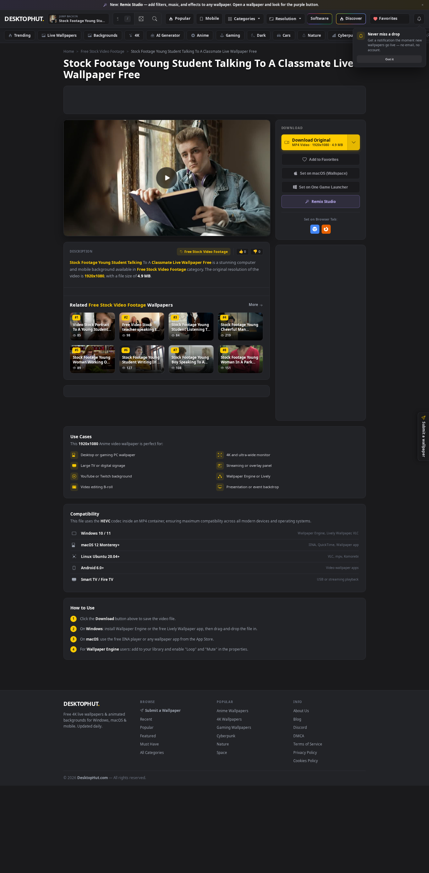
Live (177, 262)
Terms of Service (307, 743)
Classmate (162, 262)
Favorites (391, 18)
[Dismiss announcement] (422, 5)
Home (68, 51)
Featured (148, 735)
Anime (203, 35)
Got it (389, 59)
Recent (146, 719)
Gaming (233, 35)
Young (104, 262)
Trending (22, 35)
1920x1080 (94, 276)
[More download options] (353, 142)
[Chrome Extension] (314, 229)
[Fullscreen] (262, 231)
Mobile (212, 18)
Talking (135, 262)
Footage (89, 262)
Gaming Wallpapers (234, 727)
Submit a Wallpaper (163, 710)
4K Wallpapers (229, 719)
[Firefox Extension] (326, 229)
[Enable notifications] (419, 19)
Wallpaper (192, 262)
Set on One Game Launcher (323, 187)
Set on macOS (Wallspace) (323, 173)
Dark (261, 35)
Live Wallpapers (62, 35)
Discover (353, 18)
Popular (183, 18)
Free (207, 262)
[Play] (71, 231)
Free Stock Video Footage (102, 51)
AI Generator (168, 35)
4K (137, 35)
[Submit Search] (154, 19)
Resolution (285, 19)
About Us (301, 710)
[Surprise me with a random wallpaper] (141, 19)
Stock (75, 262)
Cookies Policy (305, 760)
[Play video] (166, 177)
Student (119, 262)
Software (320, 18)
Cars (287, 35)
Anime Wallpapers (232, 710)
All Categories (152, 752)
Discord (300, 727)
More (253, 304)
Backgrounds (105, 35)
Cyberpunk (348, 35)
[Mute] (227, 231)
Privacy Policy (305, 752)
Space (222, 752)
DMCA (298, 735)
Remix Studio (324, 201)
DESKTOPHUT (81, 703)
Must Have (149, 743)
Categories (244, 19)
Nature (314, 35)
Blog (297, 719)
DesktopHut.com (92, 777)
